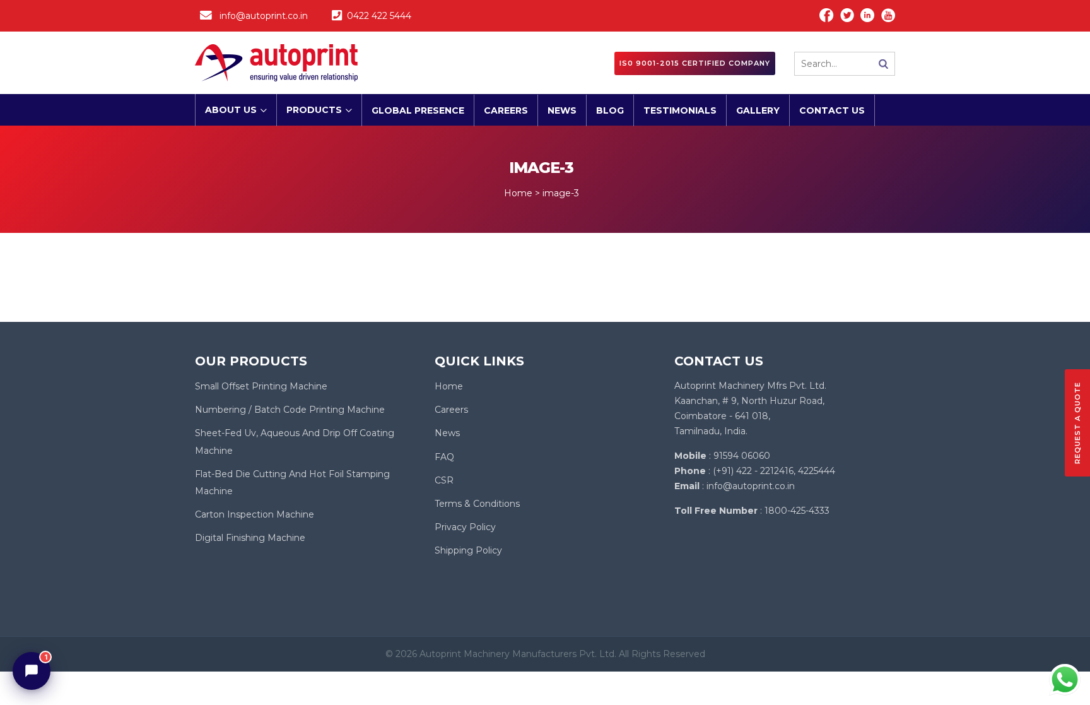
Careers (506, 110)
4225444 (816, 471)
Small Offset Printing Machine (261, 386)
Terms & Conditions (477, 503)
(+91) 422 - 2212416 (753, 471)
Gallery (758, 110)
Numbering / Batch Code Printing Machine (290, 409)
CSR (444, 480)
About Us (231, 110)
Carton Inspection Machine (254, 514)
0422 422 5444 (379, 15)
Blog (610, 110)
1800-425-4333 (797, 510)
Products (314, 110)
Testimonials (680, 110)
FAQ (444, 457)
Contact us (832, 110)
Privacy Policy (465, 527)
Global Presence (418, 110)
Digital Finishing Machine (250, 537)
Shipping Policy (468, 550)
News (562, 110)
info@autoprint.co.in (264, 15)
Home (449, 386)
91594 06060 (741, 455)
